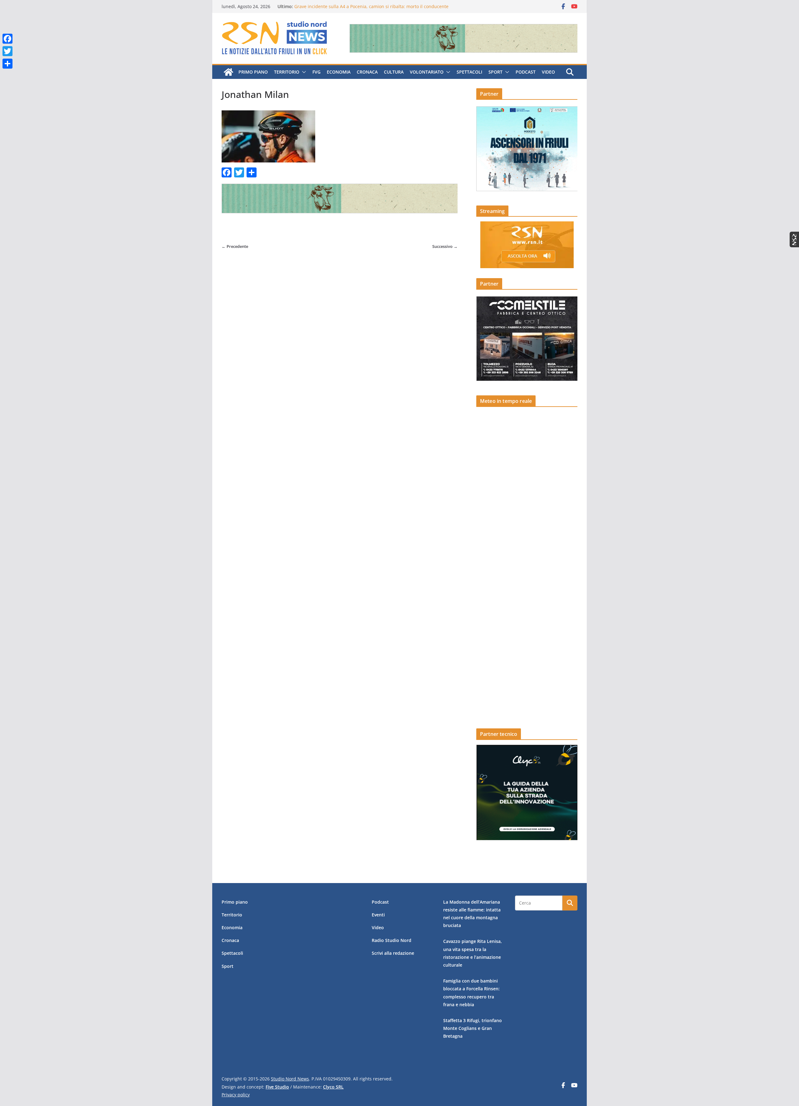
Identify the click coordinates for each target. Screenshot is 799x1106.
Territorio (286, 72)
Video (548, 72)
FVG (316, 72)
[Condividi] (7, 63)
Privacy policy (236, 1095)
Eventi (378, 915)
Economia (338, 72)
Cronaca (367, 72)
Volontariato (427, 72)
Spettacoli (469, 72)
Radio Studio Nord (391, 940)
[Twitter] (7, 51)
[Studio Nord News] (228, 72)
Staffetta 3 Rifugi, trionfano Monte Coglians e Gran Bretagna (472, 1028)
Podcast (526, 72)
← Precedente (235, 246)
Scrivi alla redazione (393, 953)
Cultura (394, 72)
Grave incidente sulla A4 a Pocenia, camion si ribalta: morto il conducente (371, 6)
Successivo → (445, 246)
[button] (302, 72)
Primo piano (253, 72)
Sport (495, 72)
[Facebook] (7, 38)
